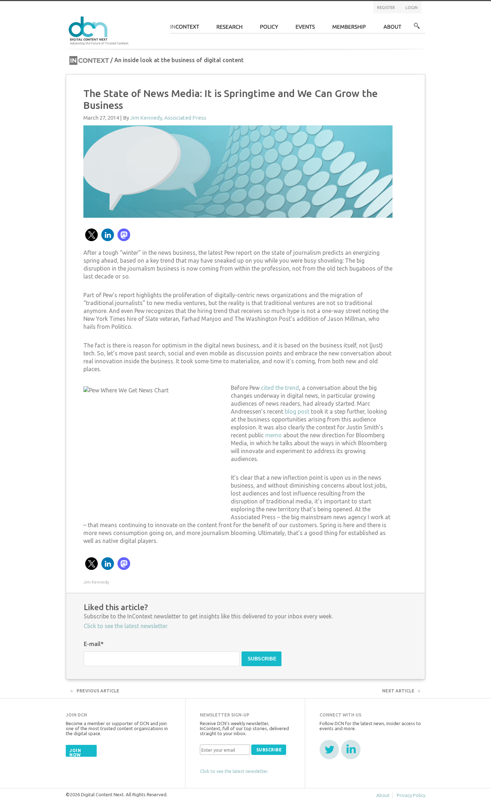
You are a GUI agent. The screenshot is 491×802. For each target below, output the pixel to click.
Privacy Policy (411, 795)
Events (305, 29)
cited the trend (280, 387)
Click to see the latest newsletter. (126, 626)
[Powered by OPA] (139, 17)
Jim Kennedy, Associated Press (168, 118)
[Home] (99, 29)
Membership (349, 29)
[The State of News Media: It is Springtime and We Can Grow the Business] (238, 170)
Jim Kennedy (96, 582)
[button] (91, 235)
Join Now (75, 752)
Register (386, 7)
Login (411, 7)
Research (230, 29)
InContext (184, 29)
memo (274, 435)
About (392, 29)
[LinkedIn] (351, 749)
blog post (298, 411)
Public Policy (269, 29)
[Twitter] (329, 749)
